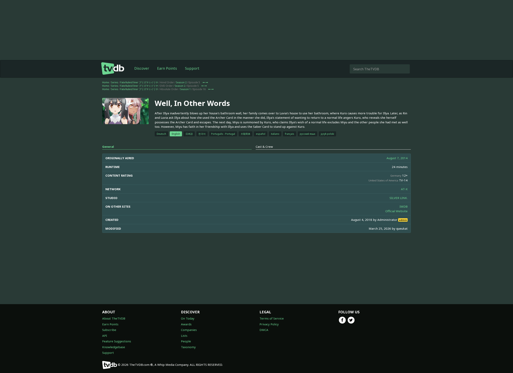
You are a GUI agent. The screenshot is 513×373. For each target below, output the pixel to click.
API (104, 336)
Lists (184, 336)
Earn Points (167, 68)
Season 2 (181, 82)
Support (192, 68)
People (186, 341)
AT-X (404, 189)
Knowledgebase (113, 347)
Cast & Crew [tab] (264, 147)
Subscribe (109, 330)
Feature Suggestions (116, 341)
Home (105, 82)
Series (114, 82)
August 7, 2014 (397, 158)
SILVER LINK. (399, 198)
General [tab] (108, 147)
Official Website (396, 211)
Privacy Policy (269, 324)
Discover (141, 68)
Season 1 (185, 89)
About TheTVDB (113, 318)
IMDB (404, 206)
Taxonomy (188, 347)
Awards (186, 324)
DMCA (264, 330)
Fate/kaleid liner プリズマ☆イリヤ (139, 82)
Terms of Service (272, 318)
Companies (189, 330)
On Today (187, 318)
